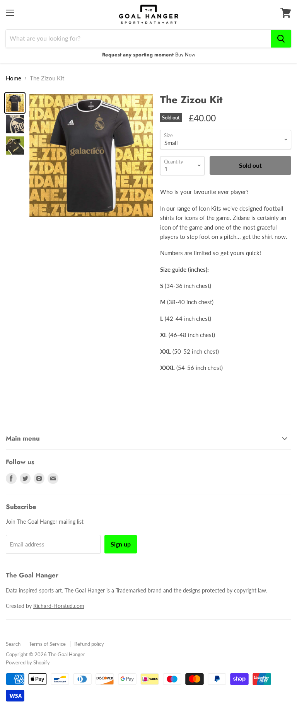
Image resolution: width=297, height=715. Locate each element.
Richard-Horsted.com (58, 606)
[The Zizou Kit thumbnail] (15, 103)
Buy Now (185, 54)
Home (13, 78)
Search (13, 644)
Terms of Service (47, 644)
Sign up (121, 544)
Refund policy (89, 644)
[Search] (281, 39)
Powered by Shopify (28, 662)
